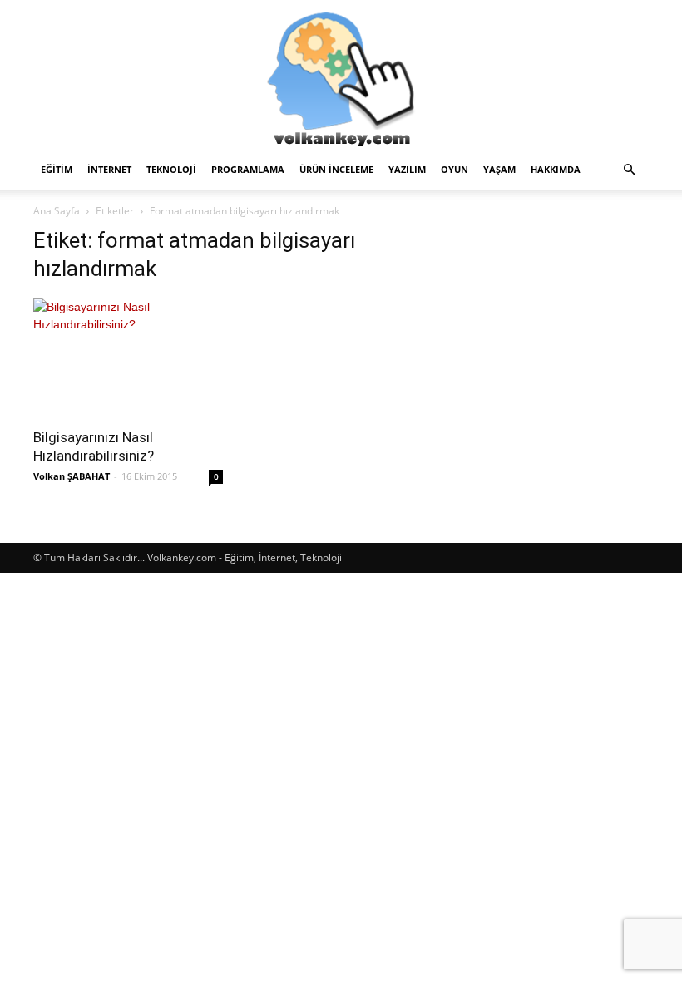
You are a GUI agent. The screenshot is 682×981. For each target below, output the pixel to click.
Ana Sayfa (56, 211)
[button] (629, 170)
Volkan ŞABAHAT (71, 476)
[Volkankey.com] (341, 75)
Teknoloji (171, 169)
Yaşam (499, 169)
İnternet (109, 169)
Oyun (454, 169)
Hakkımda (556, 169)
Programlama (247, 169)
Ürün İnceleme (336, 169)
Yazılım (407, 169)
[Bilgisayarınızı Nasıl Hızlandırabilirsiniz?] (128, 357)
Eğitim (56, 169)
